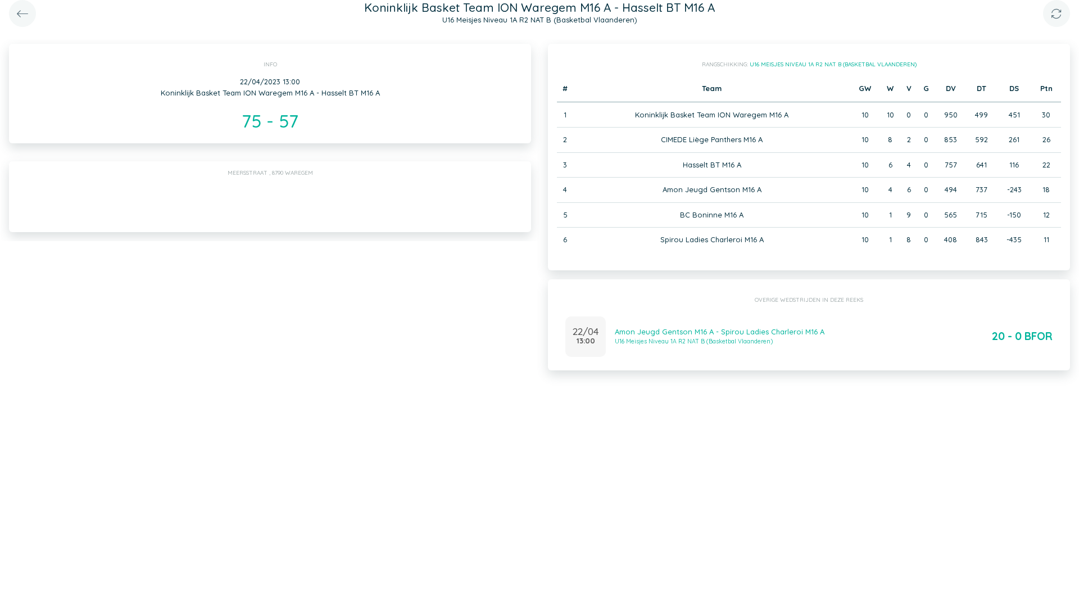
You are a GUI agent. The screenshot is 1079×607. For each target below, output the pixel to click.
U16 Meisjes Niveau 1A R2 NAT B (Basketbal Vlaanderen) (833, 64)
